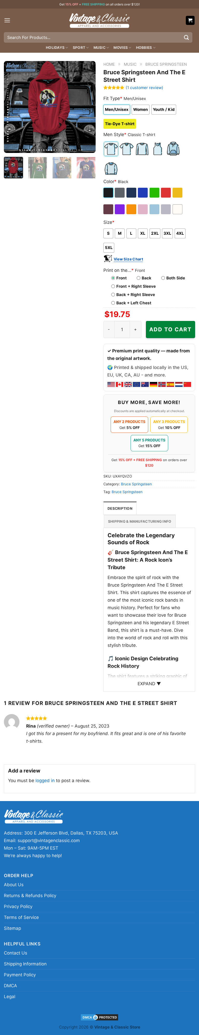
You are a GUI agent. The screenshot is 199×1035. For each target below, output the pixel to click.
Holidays (55, 47)
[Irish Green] (155, 193)
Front (121, 277)
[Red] (166, 193)
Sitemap (12, 928)
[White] (178, 209)
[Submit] (186, 37)
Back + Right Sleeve (135, 294)
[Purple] (120, 209)
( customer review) (144, 87)
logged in (45, 780)
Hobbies (144, 47)
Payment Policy (20, 974)
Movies (120, 47)
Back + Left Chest (133, 302)
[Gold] (178, 193)
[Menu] (7, 20)
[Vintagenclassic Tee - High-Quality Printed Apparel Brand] (99, 20)
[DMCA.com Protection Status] (99, 1016)
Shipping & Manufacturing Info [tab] (140, 521)
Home (109, 64)
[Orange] (131, 209)
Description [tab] (120, 508)
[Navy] (131, 193)
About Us (14, 884)
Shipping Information (25, 963)
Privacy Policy (18, 906)
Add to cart (170, 329)
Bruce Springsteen (166, 64)
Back (146, 277)
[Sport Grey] (166, 209)
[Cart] (190, 20)
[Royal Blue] (143, 193)
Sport (79, 47)
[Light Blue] (155, 209)
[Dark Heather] (120, 193)
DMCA (10, 985)
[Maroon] (108, 209)
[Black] (108, 193)
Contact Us (15, 953)
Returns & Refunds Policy (30, 895)
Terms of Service (21, 917)
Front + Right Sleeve (136, 286)
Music (99, 47)
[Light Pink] (143, 209)
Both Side (175, 277)
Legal (9, 996)
